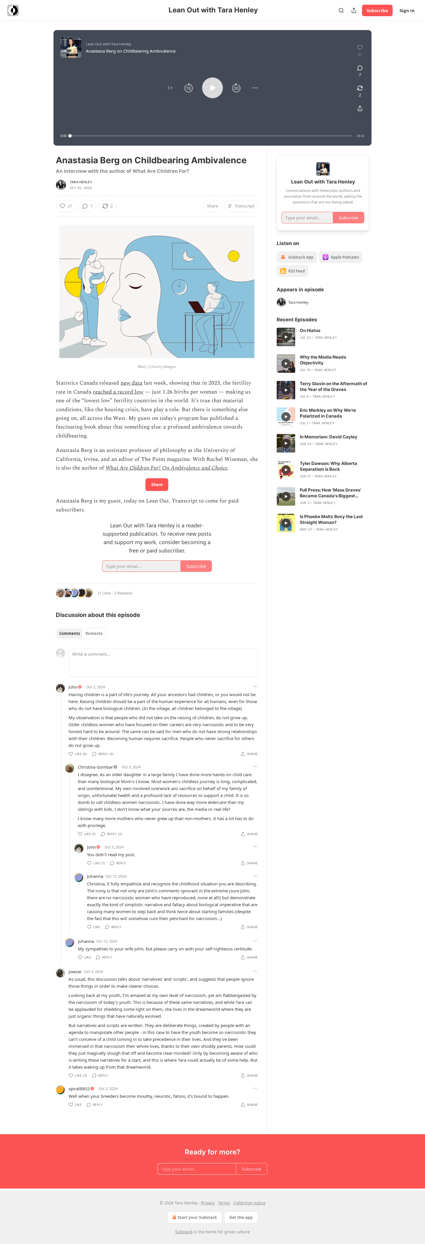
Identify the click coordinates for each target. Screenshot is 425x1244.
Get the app (241, 1217)
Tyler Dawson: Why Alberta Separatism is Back (328, 466)
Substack (184, 1231)
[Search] (341, 10)
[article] (323, 336)
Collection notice (249, 1203)
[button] (170, 87)
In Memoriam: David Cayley (328, 437)
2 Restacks (123, 593)
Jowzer (75, 971)
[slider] (211, 136)
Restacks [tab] (94, 633)
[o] (286, 337)
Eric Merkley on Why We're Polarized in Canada (328, 413)
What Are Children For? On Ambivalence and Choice (166, 468)
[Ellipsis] (255, 686)
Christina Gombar (95, 767)
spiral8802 (79, 1088)
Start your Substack (197, 1217)
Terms (224, 1203)
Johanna (95, 876)
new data (131, 383)
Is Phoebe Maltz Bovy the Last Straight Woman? (331, 519)
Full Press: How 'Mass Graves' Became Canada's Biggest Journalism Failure (330, 493)
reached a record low (118, 392)
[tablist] (81, 633)
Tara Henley (81, 182)
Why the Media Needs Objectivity (323, 360)
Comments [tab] (69, 633)
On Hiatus (310, 330)
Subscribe (377, 10)
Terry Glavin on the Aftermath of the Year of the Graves (333, 386)
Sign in (407, 10)
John (73, 687)
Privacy (208, 1203)
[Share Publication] (354, 10)
